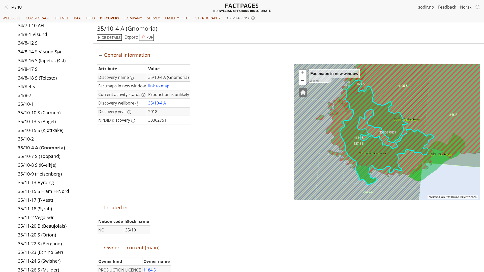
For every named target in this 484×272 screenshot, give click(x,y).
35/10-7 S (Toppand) (39, 156)
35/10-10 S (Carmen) (39, 113)
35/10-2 (26, 139)
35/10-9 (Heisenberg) (40, 174)
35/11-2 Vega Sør (36, 217)
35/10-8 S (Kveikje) (37, 165)
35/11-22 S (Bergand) (40, 244)
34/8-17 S (28, 69)
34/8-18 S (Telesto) (37, 78)
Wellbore (12, 18)
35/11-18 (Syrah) (35, 209)
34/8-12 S (28, 43)
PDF (149, 37)
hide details (109, 37)
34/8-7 (24, 95)
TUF (187, 18)
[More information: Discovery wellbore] (137, 103)
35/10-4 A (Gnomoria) (41, 148)
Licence (62, 18)
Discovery (109, 18)
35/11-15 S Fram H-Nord (43, 191)
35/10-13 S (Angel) (37, 121)
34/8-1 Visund (32, 34)
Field (90, 18)
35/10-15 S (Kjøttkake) (40, 130)
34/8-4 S (26, 86)
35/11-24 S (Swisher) (39, 261)
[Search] (477, 7)
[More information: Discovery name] (132, 78)
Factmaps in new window (334, 74)
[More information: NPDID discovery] (133, 121)
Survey (153, 18)
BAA (77, 18)
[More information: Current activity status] (143, 95)
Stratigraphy (208, 18)
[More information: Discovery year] (129, 112)
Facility (172, 18)
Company (133, 18)
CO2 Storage (38, 18)
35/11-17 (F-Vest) (35, 200)
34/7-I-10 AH (31, 25)
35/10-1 (26, 104)
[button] (303, 92)
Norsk (465, 7)
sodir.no (426, 7)
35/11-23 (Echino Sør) (40, 252)
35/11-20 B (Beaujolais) (42, 226)
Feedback (447, 7)
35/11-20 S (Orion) (37, 235)
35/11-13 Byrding (36, 182)
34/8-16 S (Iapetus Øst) (42, 60)
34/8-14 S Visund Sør (40, 52)
